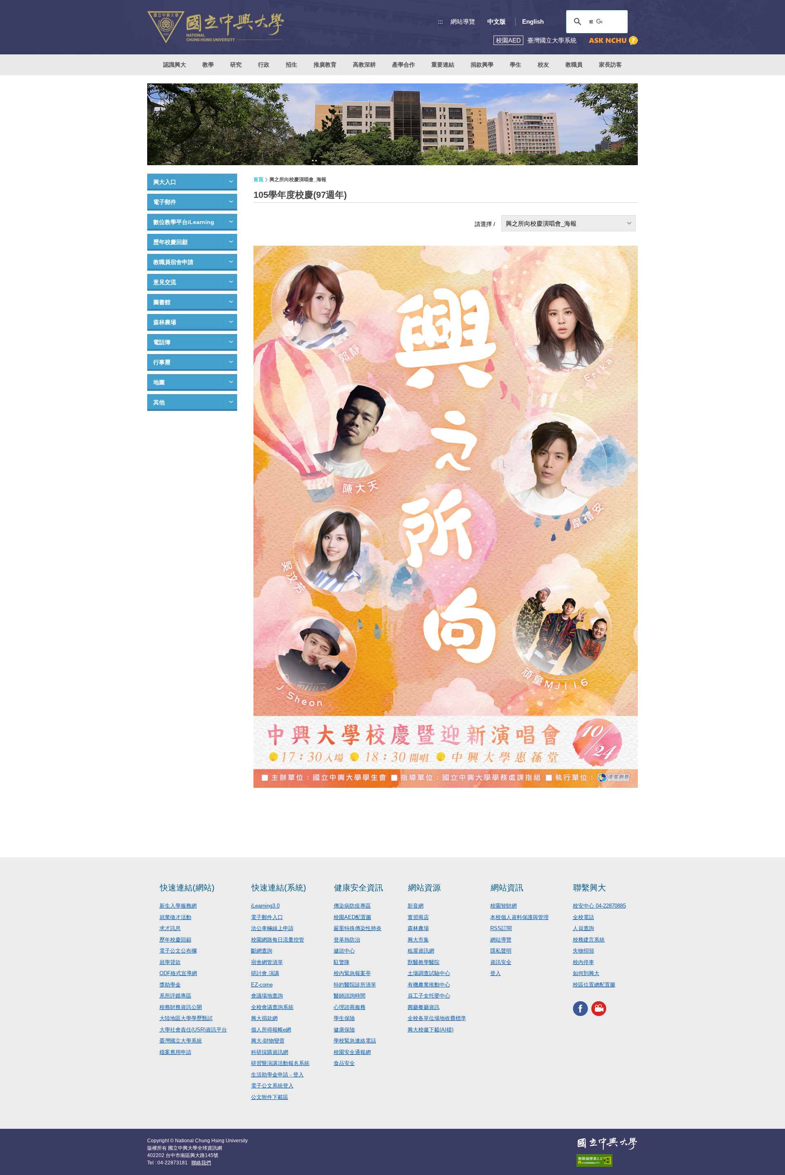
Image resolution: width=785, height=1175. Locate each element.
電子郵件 (164, 202)
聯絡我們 (201, 1163)
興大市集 (418, 940)
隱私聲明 (500, 951)
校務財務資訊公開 (180, 1007)
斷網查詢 (261, 951)
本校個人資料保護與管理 (519, 917)
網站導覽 (463, 21)
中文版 (496, 21)
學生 (515, 64)
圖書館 (161, 302)
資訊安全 (500, 962)
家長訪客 (610, 64)
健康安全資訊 (358, 887)
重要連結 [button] (442, 64)
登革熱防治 (347, 940)
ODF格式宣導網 (178, 973)
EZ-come (262, 985)
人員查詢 (583, 928)
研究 (236, 64)
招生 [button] (291, 64)
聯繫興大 (589, 887)
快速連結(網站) (187, 887)
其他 (159, 402)
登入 (495, 973)
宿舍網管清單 (267, 962)
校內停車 (583, 962)
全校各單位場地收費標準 (437, 1018)
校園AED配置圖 (352, 917)
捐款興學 (482, 64)
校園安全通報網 (352, 1052)
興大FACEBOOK (580, 1008)
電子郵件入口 (267, 917)
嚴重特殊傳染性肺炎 (357, 928)
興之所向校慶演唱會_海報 (541, 223)
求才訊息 (170, 928)
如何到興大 (586, 973)
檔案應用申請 (175, 1052)
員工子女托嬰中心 (429, 996)
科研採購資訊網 (269, 1052)
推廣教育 (325, 64)
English (533, 21)
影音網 (416, 906)
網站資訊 (507, 887)
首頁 (258, 179)
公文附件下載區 (269, 1097)
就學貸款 (170, 962)
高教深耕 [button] (364, 64)
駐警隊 (342, 962)
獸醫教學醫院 (424, 962)
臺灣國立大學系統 (180, 1041)
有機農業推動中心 (429, 985)
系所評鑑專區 (175, 996)
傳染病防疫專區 (352, 906)
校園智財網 (503, 906)
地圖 (159, 382)
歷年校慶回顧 (170, 242)
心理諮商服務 (350, 1007)
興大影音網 (598, 1008)
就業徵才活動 (175, 917)
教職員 (574, 64)
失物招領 (583, 951)
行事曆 (161, 362)
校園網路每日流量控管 (277, 940)
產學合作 (403, 64)
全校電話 (583, 917)
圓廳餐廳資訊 (424, 1007)
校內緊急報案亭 (352, 973)
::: (440, 21)
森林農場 (164, 322)
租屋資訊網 (421, 951)
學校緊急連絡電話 (355, 1041)
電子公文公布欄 (178, 951)
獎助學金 (170, 985)
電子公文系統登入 (272, 1086)
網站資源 (424, 887)
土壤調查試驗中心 (429, 973)
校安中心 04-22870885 (599, 906)
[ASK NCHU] (613, 40)
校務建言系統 (589, 940)
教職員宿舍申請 (173, 262)
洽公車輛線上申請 (272, 928)
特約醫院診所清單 (355, 985)
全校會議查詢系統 (272, 1007)
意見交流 (164, 282)
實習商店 (418, 917)
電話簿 (161, 342)
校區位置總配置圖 (594, 985)
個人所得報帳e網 (271, 1030)
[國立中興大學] (215, 27)
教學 (208, 64)
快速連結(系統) (278, 887)
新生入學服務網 (178, 906)
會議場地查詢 (267, 996)
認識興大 (174, 64)
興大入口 (164, 182)
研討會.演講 (265, 973)
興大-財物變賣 (268, 1041)
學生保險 (344, 1018)
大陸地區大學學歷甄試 (186, 1018)
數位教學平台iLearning (183, 222)
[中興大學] (607, 1143)
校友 (543, 64)
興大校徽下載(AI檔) (430, 1030)
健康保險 (344, 1030)
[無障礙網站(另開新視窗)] (607, 1160)
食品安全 (344, 1063)
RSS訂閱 (501, 928)
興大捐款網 (264, 1018)
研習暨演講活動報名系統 (280, 1063)
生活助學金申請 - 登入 (277, 1075)
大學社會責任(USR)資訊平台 (193, 1030)
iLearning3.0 (265, 906)
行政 (263, 64)
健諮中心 (344, 951)
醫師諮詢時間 (350, 996)
